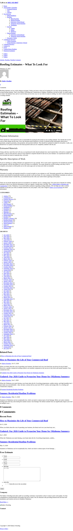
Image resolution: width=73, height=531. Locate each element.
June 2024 (6, 273)
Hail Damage (7, 204)
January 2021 (7, 327)
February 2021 (8, 326)
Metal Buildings (11, 15)
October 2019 (7, 343)
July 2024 (6, 271)
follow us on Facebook (56, 187)
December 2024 (8, 263)
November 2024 (8, 265)
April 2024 (7, 276)
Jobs (8, 11)
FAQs (5, 47)
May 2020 (6, 339)
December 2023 (8, 283)
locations (6, 210)
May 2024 (6, 275)
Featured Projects (12, 9)
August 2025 (7, 251)
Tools (5, 225)
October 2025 (7, 247)
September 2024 (8, 268)
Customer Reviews (9, 44)
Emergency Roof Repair (17, 22)
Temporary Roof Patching (18, 23)
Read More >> (4, 502)
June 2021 (6, 319)
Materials (6, 212)
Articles (9, 12)
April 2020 (7, 340)
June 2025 (6, 254)
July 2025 (6, 252)
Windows (13, 31)
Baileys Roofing (6, 81)
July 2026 (6, 235)
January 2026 (7, 243)
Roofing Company (15, 60)
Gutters (13, 28)
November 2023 (8, 284)
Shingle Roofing (15, 20)
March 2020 (7, 342)
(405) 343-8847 (12, 3)
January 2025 (7, 262)
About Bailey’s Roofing (10, 7)
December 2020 (8, 329)
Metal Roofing (15, 19)
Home (5, 6)
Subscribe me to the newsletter (17, 484)
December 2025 (8, 244)
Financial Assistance (9, 50)
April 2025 (7, 257)
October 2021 (7, 313)
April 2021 (7, 323)
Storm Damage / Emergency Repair (17, 43)
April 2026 (7, 240)
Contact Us (7, 46)
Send (2, 488)
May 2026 (6, 238)
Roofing (9, 17)
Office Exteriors (11, 41)
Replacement (7, 215)
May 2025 (6, 255)
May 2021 (6, 321)
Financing (6, 201)
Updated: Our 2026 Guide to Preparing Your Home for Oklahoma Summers (35, 376)
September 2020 (8, 334)
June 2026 (6, 236)
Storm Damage (11, 33)
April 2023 (7, 295)
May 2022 (6, 302)
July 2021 (6, 318)
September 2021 (8, 315)
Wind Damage (8, 226)
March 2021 (7, 324)
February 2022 (8, 307)
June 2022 (6, 300)
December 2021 (8, 310)
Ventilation (14, 25)
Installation (7, 207)
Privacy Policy (4, 528)
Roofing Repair (8, 220)
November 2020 (8, 331)
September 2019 (8, 345)
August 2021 (7, 316)
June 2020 (6, 337)
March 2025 (7, 259)
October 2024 (7, 267)
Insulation (6, 209)
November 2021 (8, 311)
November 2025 (8, 246)
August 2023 (7, 289)
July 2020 (6, 335)
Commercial (7, 197)
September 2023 (8, 287)
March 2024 (7, 278)
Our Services (7, 14)
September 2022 (8, 299)
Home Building (8, 205)
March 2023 (7, 297)
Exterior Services (8, 199)
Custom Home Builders (10, 49)
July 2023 (6, 291)
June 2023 (6, 292)
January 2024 (7, 281)
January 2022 (7, 308)
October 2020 (7, 332)
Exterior (9, 27)
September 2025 (8, 249)
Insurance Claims (12, 38)
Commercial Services (9, 39)
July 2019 (6, 348)
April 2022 (7, 303)
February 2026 (8, 241)
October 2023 (7, 286)
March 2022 (7, 305)
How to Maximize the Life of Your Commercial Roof (24, 360)
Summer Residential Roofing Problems (18, 393)
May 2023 (6, 294)
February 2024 (8, 279)
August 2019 (7, 347)
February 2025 (8, 260)
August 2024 (7, 270)
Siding (12, 30)
